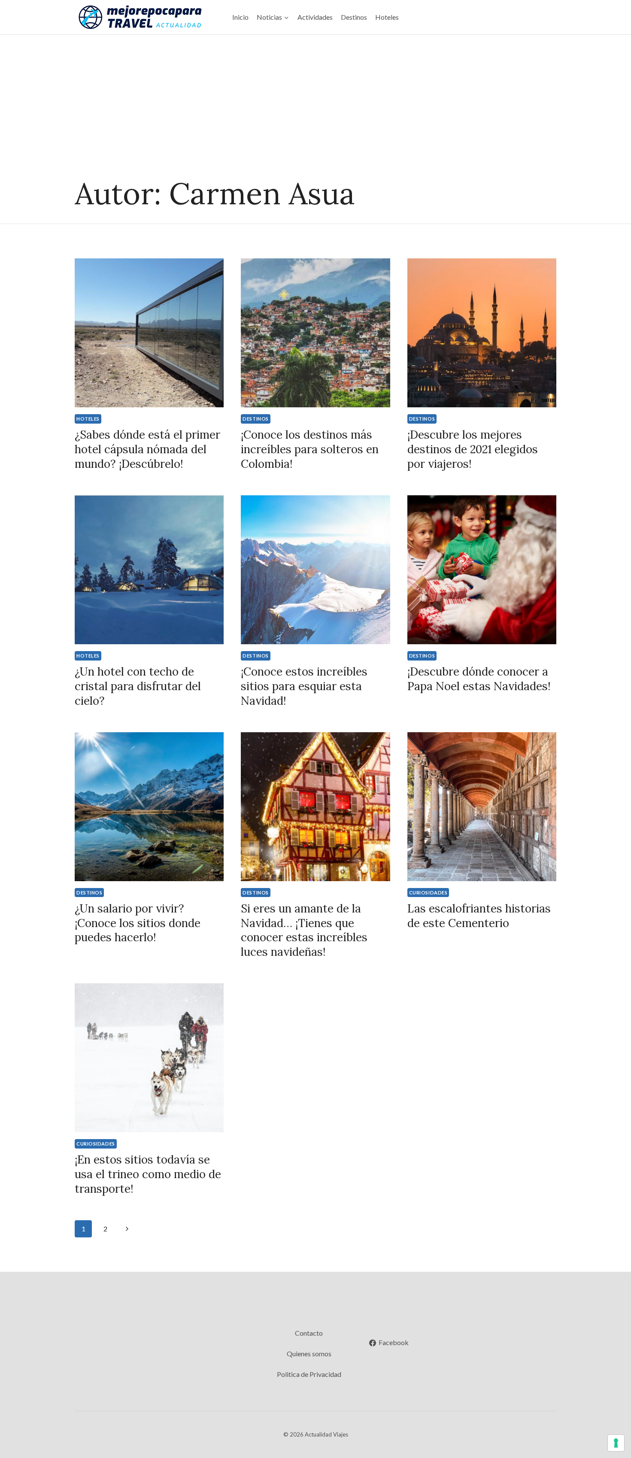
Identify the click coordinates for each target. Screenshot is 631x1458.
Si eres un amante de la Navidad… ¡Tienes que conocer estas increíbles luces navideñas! (304, 930)
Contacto (309, 1333)
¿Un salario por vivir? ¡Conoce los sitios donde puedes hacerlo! (137, 923)
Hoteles (387, 17)
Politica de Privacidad (309, 1374)
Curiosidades (428, 892)
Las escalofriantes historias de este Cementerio (479, 915)
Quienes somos (309, 1353)
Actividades (315, 17)
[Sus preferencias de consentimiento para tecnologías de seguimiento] (616, 1443)
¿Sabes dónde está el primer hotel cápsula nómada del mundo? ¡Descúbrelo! (147, 449)
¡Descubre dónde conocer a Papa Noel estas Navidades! (479, 678)
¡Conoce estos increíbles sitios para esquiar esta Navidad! (304, 686)
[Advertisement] (315, 99)
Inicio (240, 17)
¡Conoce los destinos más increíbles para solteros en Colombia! (310, 449)
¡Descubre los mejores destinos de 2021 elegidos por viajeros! (472, 449)
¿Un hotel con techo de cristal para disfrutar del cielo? (138, 686)
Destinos (354, 17)
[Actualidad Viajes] (139, 17)
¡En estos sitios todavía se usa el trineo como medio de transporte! (148, 1174)
